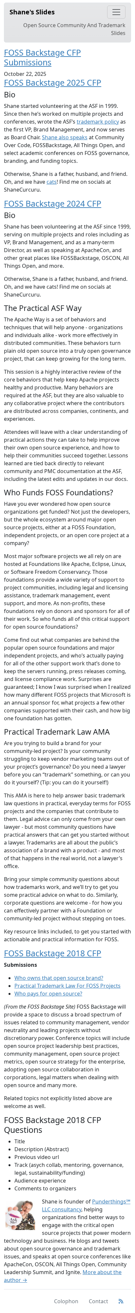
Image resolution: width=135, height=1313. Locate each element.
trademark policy (98, 121)
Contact (98, 1301)
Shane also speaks (64, 137)
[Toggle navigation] (116, 12)
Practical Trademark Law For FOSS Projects (67, 985)
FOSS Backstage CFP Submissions (42, 57)
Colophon (66, 1301)
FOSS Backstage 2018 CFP (52, 953)
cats (52, 181)
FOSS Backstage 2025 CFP (52, 82)
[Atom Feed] (120, 1301)
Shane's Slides (32, 12)
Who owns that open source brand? (58, 977)
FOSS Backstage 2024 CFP (52, 203)
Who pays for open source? (48, 993)
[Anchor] (57, 62)
